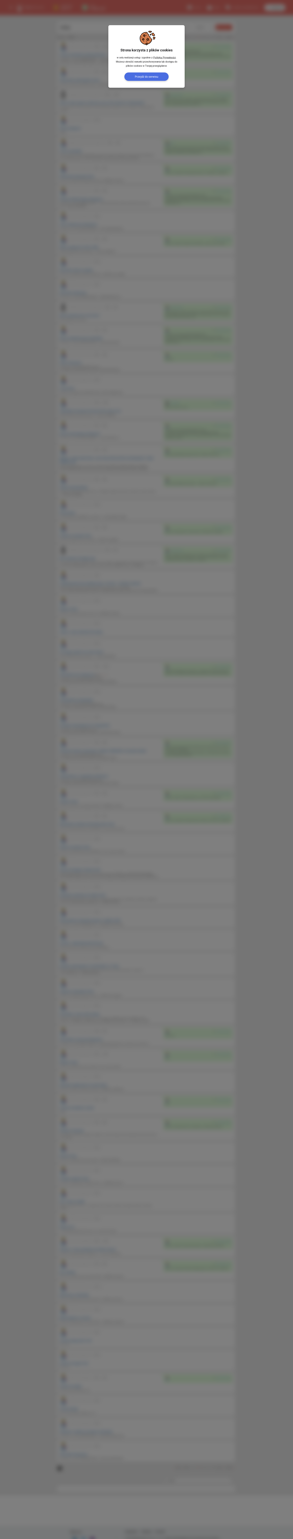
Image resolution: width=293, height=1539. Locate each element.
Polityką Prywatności (164, 57)
